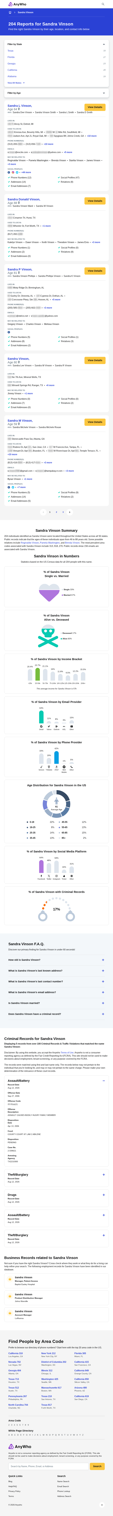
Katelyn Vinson (15, 242)
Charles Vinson (33, 324)
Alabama (12, 76)
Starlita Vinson (76, 160)
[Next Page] (69, 512)
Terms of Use (67, 1052)
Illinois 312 (46, 1370)
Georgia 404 (14, 1370)
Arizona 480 (80, 1388)
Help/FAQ (12, 1486)
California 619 (81, 1396)
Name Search (63, 1481)
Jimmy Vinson (14, 393)
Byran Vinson (14, 479)
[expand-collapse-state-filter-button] (64, 44)
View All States (14, 83)
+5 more (68, 152)
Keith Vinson (48, 242)
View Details (95, 107)
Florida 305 (80, 1353)
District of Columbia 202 (53, 1362)
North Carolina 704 (18, 1405)
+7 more (21, 487)
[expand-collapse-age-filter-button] (63, 93)
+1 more (46, 226)
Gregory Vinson (15, 324)
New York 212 (48, 1353)
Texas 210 (46, 1396)
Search (97, 1466)
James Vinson (93, 160)
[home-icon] (10, 12)
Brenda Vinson (58, 160)
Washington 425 (49, 1379)
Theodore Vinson (65, 242)
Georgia (11, 63)
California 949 (81, 1370)
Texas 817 (46, 1405)
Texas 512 (13, 1388)
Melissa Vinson (51, 324)
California (12, 70)
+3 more (12, 164)
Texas (10, 51)
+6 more (50, 385)
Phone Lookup (63, 1491)
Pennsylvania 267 (17, 1396)
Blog (10, 1481)
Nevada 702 (14, 1362)
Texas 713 (13, 1379)
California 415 (81, 1362)
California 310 (15, 1353)
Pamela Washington (38, 160)
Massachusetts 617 (51, 1388)
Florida (11, 57)
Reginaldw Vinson (17, 160)
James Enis (83, 242)
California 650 (81, 1379)
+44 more (26, 172)
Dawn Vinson (32, 242)
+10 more (92, 136)
